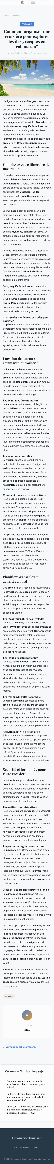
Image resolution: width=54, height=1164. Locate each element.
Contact (36, 1147)
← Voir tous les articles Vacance (20, 1047)
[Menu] (33, 2)
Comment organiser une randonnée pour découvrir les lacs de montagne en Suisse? (26, 1084)
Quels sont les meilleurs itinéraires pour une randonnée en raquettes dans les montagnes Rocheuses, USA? (27, 1109)
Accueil (6, 15)
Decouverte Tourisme (27, 1138)
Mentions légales (22, 1147)
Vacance (16, 15)
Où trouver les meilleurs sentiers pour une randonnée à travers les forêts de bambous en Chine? (25, 1097)
